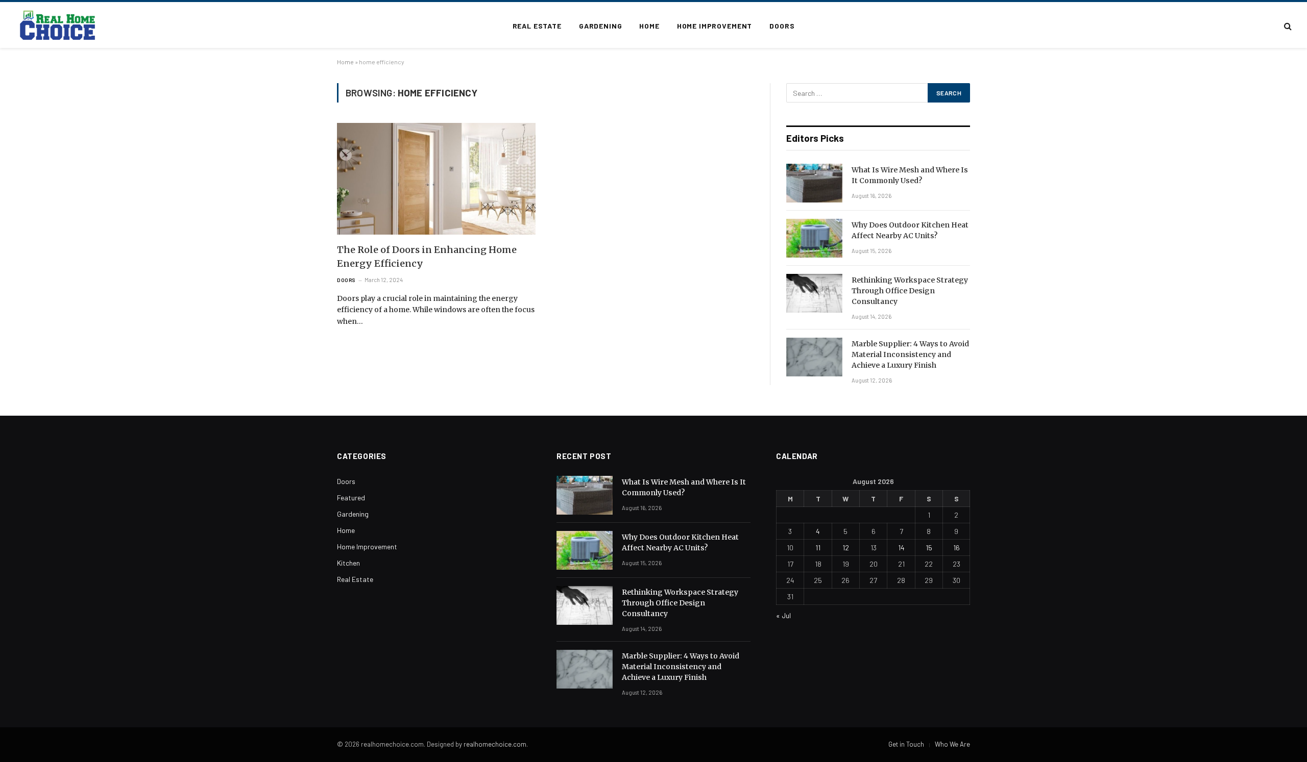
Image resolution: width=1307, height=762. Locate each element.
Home (649, 25)
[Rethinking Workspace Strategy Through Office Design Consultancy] (814, 293)
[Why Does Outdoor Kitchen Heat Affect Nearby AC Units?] (814, 238)
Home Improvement (714, 25)
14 (901, 547)
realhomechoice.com (495, 744)
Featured (351, 497)
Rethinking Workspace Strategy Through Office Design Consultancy (910, 290)
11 (817, 547)
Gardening (600, 25)
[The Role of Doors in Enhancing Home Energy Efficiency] (436, 179)
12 (845, 547)
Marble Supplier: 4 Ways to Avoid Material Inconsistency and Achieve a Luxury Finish (910, 354)
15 (929, 547)
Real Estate (537, 25)
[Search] (1287, 26)
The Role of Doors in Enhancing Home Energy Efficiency (427, 256)
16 (956, 547)
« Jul (783, 615)
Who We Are (952, 744)
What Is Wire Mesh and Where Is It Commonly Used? (910, 175)
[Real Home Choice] (58, 26)
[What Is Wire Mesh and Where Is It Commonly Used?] (814, 183)
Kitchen (348, 562)
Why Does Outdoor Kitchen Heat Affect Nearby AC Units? (910, 230)
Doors (781, 25)
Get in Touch (906, 744)
